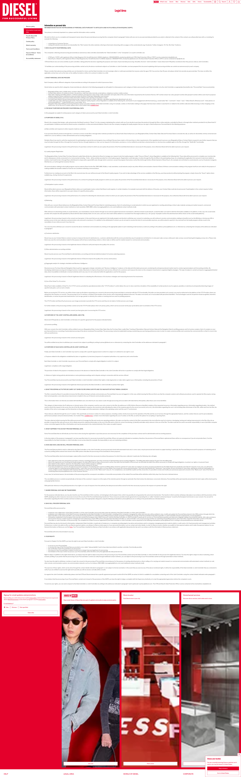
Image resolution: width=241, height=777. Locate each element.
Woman (14, 607)
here (71, 527)
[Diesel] (20, 11)
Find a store (150, 763)
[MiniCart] (238, 1)
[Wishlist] (234, 1)
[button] (215, 1)
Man (7, 607)
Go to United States (223, 773)
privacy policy (32, 598)
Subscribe (31, 612)
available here (95, 105)
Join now (90, 763)
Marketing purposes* (13, 599)
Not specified (24, 607)
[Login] (229, 1)
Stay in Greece (223, 768)
